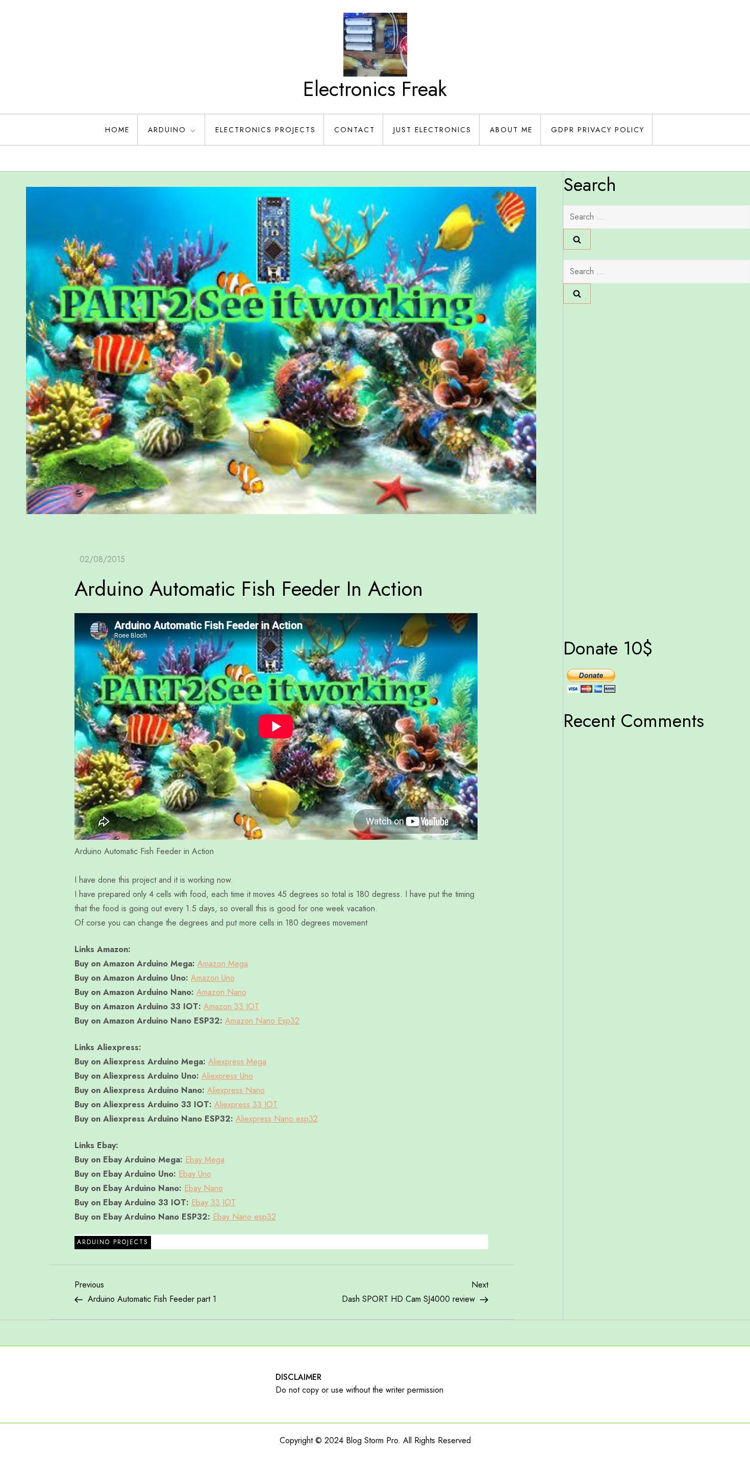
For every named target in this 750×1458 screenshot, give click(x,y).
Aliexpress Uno (227, 1076)
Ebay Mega (204, 1159)
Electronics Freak (375, 89)
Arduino (167, 130)
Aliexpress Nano (236, 1090)
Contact (354, 130)
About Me (511, 130)
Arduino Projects (112, 1242)
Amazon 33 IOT (231, 1006)
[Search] (577, 239)
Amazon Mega (222, 963)
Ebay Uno (195, 1174)
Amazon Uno (213, 978)
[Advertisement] (604, 467)
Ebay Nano (203, 1188)
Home (117, 130)
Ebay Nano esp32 (244, 1217)
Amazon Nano (221, 992)
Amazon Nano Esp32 (262, 1021)
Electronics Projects (265, 130)
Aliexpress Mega (237, 1061)
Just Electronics (432, 130)
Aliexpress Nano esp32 (277, 1119)
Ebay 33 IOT (213, 1202)
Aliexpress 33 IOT (246, 1104)
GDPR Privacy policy (597, 130)
